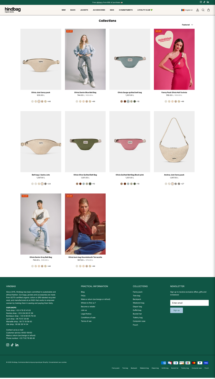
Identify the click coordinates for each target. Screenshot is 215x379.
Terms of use (86, 321)
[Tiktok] (204, 2)
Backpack (137, 299)
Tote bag (136, 296)
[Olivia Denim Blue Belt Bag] (85, 59)
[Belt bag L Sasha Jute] (40, 141)
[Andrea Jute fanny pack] (174, 141)
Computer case (139, 321)
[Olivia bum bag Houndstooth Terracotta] (85, 224)
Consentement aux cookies (58, 362)
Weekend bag (138, 303)
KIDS (112, 10)
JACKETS (84, 10)
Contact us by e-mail (14, 330)
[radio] (32, 101)
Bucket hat (137, 314)
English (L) (189, 10)
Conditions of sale (88, 317)
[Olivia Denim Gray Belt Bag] (40, 224)
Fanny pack (137, 292)
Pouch (135, 325)
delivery (100, 2)
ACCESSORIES (99, 10)
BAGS (72, 10)
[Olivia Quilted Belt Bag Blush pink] (129, 141)
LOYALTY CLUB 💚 (145, 10)
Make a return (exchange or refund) (20, 335)
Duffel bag (137, 310)
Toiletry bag (138, 317)
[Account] (197, 10)
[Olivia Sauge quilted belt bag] (129, 59)
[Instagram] (201, 2)
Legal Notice (86, 314)
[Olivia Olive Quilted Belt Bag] (85, 141)
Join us (84, 310)
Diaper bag (137, 306)
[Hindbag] (13, 10)
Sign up (176, 310)
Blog (83, 292)
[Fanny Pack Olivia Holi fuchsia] (174, 59)
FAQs (83, 296)
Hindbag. (15, 362)
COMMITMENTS (126, 10)
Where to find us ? (88, 303)
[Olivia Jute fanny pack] (40, 59)
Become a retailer (88, 306)
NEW (64, 10)
